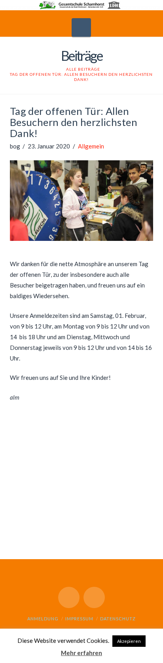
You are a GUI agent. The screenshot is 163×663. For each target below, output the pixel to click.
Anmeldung (43, 618)
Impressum (79, 618)
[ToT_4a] (46, 491)
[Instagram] (94, 597)
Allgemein (91, 146)
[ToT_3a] (117, 436)
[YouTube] (69, 597)
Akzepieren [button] (129, 641)
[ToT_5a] (117, 491)
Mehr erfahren (81, 652)
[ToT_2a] (46, 436)
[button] (81, 27)
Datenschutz (118, 618)
